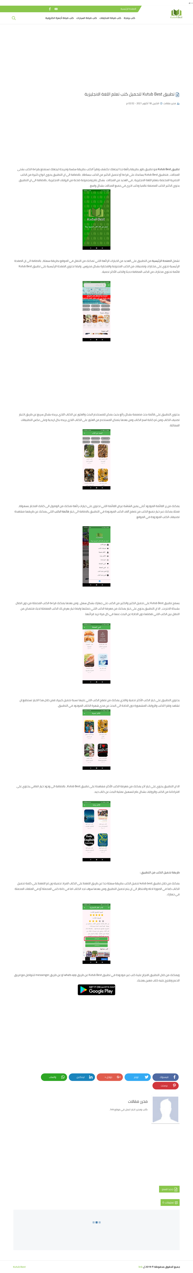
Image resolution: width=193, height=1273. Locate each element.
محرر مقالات (169, 103)
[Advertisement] (96, 56)
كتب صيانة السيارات (86, 18)
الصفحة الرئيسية (128, 9)
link (140, 1266)
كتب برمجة (129, 18)
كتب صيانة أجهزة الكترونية (59, 18)
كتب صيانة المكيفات (110, 18)
